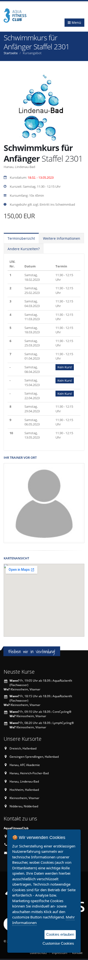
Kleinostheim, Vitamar (24, 798)
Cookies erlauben (60, 934)
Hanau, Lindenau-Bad (24, 781)
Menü (76, 22)
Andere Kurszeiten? (24, 249)
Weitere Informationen (61, 238)
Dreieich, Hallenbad (23, 748)
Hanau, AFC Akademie (25, 765)
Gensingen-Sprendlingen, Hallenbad (34, 756)
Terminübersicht (21, 238)
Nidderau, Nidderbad (24, 806)
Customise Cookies (58, 943)
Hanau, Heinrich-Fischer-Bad (29, 773)
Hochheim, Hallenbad (24, 790)
